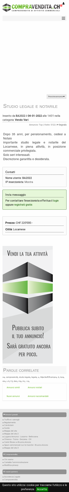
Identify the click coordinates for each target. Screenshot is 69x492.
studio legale (24, 377)
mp (19, 381)
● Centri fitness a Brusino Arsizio (17, 442)
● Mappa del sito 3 (10, 448)
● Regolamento (9, 422)
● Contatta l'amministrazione (15, 462)
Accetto (42, 489)
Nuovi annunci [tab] (13, 396)
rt (58, 377)
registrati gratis (23, 204)
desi (15, 381)
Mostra (28, 182)
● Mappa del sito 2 (10, 434)
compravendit (12, 377)
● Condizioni (8, 425)
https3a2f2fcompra (48, 377)
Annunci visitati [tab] (35, 387)
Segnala (62, 124)
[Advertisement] (34, 59)
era (4, 381)
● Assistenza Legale (11, 477)
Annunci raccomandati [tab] (38, 396)
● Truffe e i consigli (11, 420)
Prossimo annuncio (55, 96)
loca (62, 377)
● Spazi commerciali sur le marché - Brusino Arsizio (25, 445)
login (56, 200)
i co (27, 381)
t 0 (11, 381)
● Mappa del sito (10, 431)
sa (4, 377)
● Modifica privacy (10, 465)
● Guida (6, 428)
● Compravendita (10, 480)
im (23, 381)
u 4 (8, 381)
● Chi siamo (8, 459)
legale (34, 377)
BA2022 (20, 115)
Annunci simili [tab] (13, 387)
